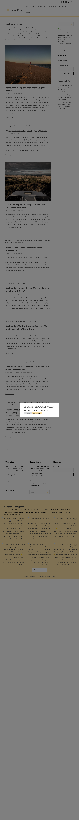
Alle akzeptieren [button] (37, 413)
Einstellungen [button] (28, 413)
